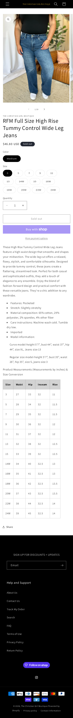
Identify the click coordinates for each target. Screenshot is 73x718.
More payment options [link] (36, 238)
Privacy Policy (15, 642)
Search (11, 617)
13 (10, 182)
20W (25, 190)
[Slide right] (44, 109)
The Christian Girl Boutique (34, 706)
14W (23, 182)
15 (36, 182)
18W (11, 190)
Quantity (7, 198)
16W (50, 182)
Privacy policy (30, 710)
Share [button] (9, 527)
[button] (7, 4)
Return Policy (15, 650)
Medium (14, 159)
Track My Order (16, 609)
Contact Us (13, 601)
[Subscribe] (62, 565)
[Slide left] (28, 109)
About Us (12, 592)
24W (55, 190)
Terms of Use (14, 633)
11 (53, 173)
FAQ (9, 625)
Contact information (51, 710)
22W (40, 190)
